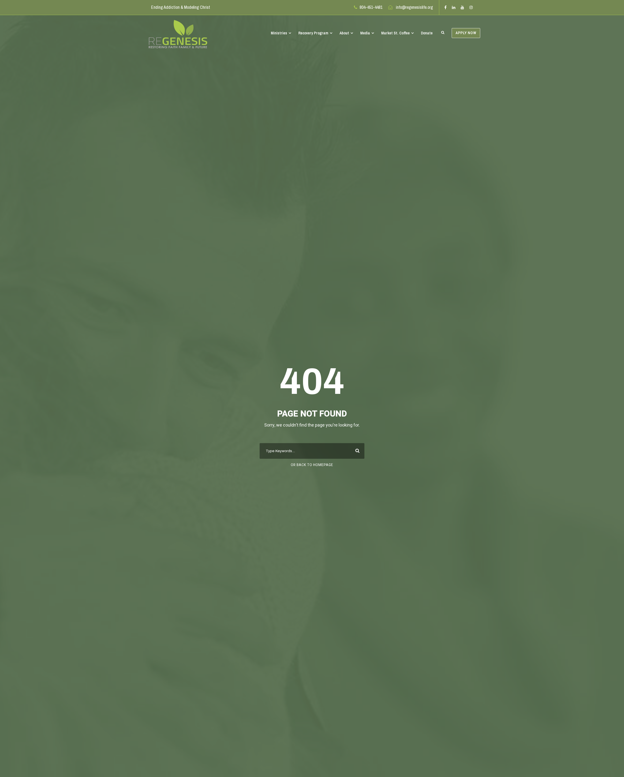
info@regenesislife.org (414, 7)
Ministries (279, 33)
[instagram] (471, 7)
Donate (427, 33)
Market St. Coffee (395, 33)
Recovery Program (313, 33)
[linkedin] (453, 7)
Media (365, 33)
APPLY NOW (466, 33)
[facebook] (445, 7)
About (344, 33)
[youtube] (462, 7)
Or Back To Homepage (312, 465)
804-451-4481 (371, 7)
